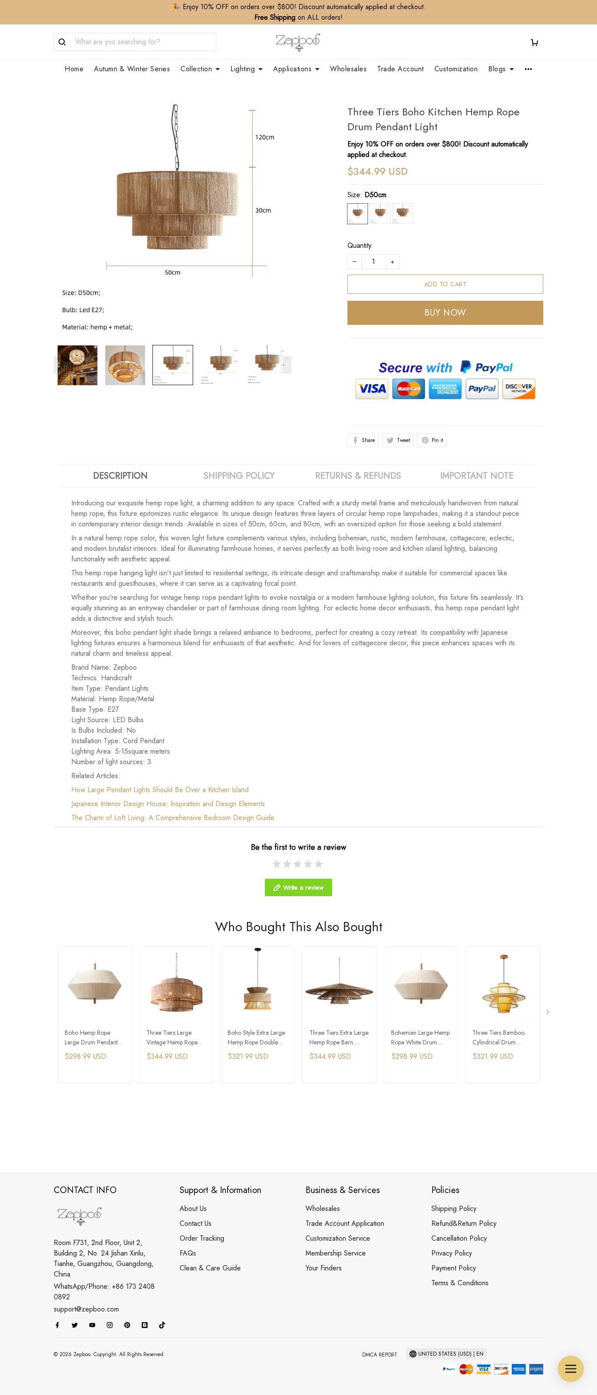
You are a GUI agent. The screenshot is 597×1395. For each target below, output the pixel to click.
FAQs (188, 1253)
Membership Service (335, 1253)
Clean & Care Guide (210, 1268)
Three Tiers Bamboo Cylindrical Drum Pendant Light (498, 1038)
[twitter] (77, 1325)
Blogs (497, 69)
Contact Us (196, 1223)
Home (74, 69)
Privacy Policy (451, 1253)
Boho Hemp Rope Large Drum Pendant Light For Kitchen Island (94, 1038)
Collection (196, 69)
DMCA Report (379, 1355)
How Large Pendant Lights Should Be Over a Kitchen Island (160, 790)
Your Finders (323, 1268)
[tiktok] (165, 1325)
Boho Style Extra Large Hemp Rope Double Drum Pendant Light (256, 1038)
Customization (456, 69)
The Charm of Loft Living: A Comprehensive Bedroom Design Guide (172, 818)
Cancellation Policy (459, 1238)
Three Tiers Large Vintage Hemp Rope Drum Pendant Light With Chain (172, 1038)
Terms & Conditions (460, 1283)
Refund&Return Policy (463, 1223)
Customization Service (337, 1238)
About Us (193, 1209)
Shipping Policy (453, 1209)
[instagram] (112, 1325)
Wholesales (348, 69)
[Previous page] (58, 365)
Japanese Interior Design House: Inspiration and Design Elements (168, 804)
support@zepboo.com (86, 1309)
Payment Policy (453, 1268)
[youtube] (95, 1325)
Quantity (359, 245)
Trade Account (400, 69)
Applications (292, 69)
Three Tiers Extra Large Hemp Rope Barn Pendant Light (338, 1038)
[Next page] (287, 365)
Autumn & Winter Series (132, 69)
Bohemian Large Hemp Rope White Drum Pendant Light (420, 1038)
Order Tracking (202, 1238)
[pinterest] (130, 1325)
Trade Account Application (344, 1223)
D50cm (375, 195)
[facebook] (60, 1325)
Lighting (242, 69)
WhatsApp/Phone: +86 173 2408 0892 (104, 1291)
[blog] (147, 1325)
